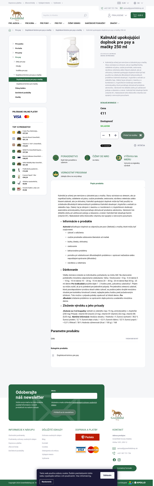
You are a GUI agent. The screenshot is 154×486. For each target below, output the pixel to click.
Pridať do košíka (130, 135)
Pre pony (18, 53)
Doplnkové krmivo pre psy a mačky (29, 75)
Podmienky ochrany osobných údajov (22, 439)
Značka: (107, 55)
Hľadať (85, 15)
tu (90, 476)
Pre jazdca (19, 44)
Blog (43, 439)
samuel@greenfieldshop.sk (127, 448)
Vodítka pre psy (21, 70)
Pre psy (18, 57)
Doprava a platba (15, 3)
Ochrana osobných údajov (52, 435)
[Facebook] (114, 459)
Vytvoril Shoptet (121, 483)
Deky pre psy (20, 62)
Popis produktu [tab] (96, 183)
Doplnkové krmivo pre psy (68, 355)
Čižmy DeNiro (20, 88)
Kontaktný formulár (124, 468)
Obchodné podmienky (17, 435)
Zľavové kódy (30, 3)
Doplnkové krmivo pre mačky (27, 84)
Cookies (45, 447)
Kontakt (45, 443)
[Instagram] (119, 459)
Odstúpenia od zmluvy (50, 451)
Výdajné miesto (44, 3)
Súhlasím (107, 475)
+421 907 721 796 (124, 453)
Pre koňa (18, 48)
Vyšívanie (57, 3)
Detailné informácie (108, 103)
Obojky (18, 66)
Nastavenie (46, 482)
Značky (18, 97)
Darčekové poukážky (23, 93)
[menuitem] (15, 23)
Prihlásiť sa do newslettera (64, 412)
